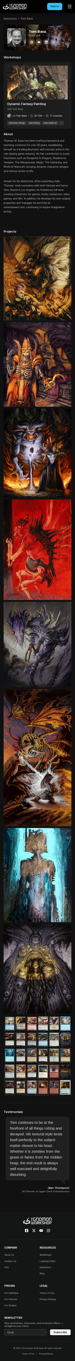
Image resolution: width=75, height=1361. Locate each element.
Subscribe (60, 1332)
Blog (42, 1273)
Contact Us (10, 1261)
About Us (9, 1255)
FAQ (6, 1267)
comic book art (50, 123)
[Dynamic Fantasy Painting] (37, 82)
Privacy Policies (48, 1299)
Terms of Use (47, 1293)
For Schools (10, 1299)
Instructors (10, 19)
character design (17, 123)
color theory (34, 123)
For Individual (11, 1293)
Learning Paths (47, 1261)
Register (54, 6)
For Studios (10, 1305)
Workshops (46, 1255)
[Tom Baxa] (32, 42)
